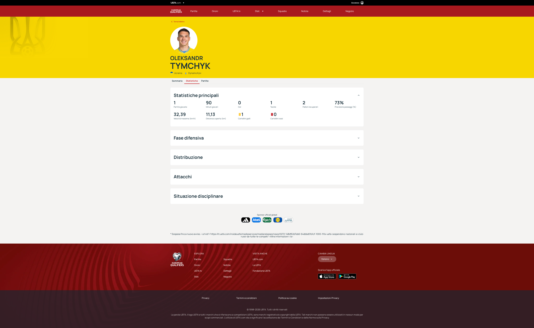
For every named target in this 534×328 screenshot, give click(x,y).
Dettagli (227, 270)
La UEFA (257, 265)
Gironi (197, 265)
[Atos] (256, 220)
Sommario (177, 81)
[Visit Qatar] (288, 220)
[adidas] (245, 220)
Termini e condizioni (246, 298)
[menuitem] (198, 11)
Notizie (227, 265)
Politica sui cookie (287, 298)
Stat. (196, 276)
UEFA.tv (198, 270)
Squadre (227, 259)
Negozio (227, 276)
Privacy (205, 298)
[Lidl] (277, 220)
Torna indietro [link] (179, 21)
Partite (205, 81)
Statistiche (192, 81)
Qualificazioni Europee (176, 11)
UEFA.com (258, 259)
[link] (194, 11)
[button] (259, 11)
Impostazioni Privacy (328, 298)
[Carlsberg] (267, 220)
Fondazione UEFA (261, 270)
